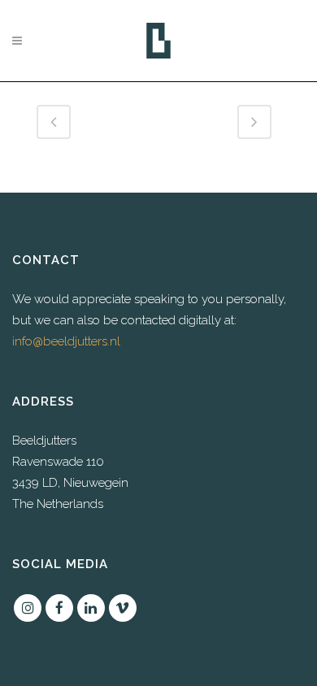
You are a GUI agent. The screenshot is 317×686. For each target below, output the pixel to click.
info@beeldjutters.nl (66, 341)
